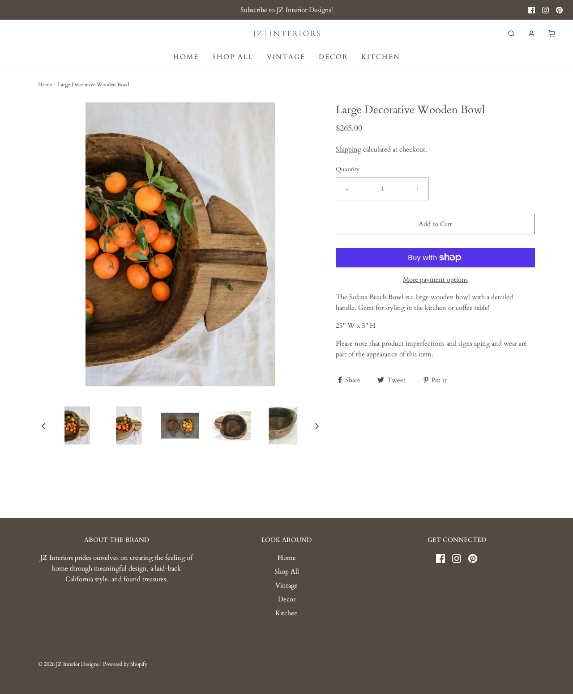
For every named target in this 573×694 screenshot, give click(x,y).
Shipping (348, 149)
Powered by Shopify (125, 664)
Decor (333, 56)
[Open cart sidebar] (551, 33)
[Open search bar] (511, 33)
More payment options (435, 279)
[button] (43, 426)
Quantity (347, 169)
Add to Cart (435, 224)
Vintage (286, 56)
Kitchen (380, 56)
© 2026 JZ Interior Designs (68, 664)
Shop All (232, 56)
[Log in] (531, 33)
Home (186, 56)
